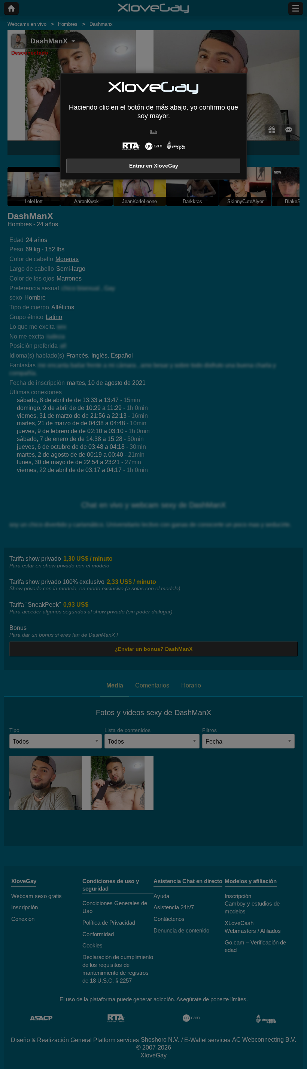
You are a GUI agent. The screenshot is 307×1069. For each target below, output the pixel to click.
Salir (153, 131)
